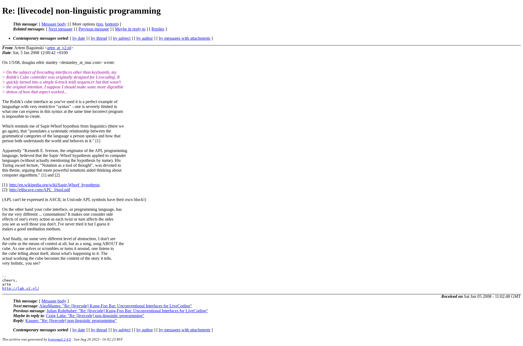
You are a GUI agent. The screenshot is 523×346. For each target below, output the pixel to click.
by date (78, 38)
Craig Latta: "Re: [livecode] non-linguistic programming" (95, 315)
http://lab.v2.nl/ (20, 288)
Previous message (93, 29)
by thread (99, 38)
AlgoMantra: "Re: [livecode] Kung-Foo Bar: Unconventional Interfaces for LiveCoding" (115, 306)
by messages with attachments (184, 38)
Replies (157, 29)
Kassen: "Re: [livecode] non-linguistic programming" (71, 320)
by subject (121, 38)
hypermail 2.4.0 (59, 339)
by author (144, 38)
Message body (53, 24)
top (100, 24)
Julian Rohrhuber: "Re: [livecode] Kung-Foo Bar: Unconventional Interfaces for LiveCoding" (127, 310)
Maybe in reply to (130, 29)
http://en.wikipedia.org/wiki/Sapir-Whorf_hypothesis (54, 185)
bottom (111, 24)
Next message (60, 29)
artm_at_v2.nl (59, 47)
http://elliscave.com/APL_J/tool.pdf (39, 189)
